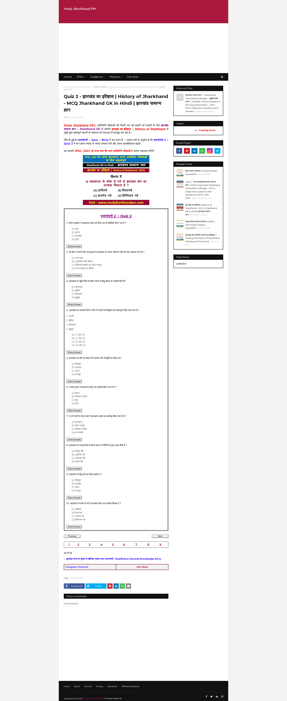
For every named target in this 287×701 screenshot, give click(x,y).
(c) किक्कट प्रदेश (79, 428)
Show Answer (74, 246)
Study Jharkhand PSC (93, 698)
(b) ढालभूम (76, 367)
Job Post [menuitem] (132, 76)
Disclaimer (112, 686)
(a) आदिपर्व (76, 509)
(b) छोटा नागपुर (78, 425)
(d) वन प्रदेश (77, 432)
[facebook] (179, 151)
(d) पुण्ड (75, 239)
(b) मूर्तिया (76, 290)
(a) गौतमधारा (77, 286)
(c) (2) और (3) (78, 341)
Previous (72, 536)
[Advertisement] (143, 48)
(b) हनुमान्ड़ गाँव (78, 454)
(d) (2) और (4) (78, 345)
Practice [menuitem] (115, 76)
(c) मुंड (75, 399)
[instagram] (210, 151)
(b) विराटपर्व (77, 512)
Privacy (99, 686)
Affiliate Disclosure (130, 686)
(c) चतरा (75, 370)
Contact (88, 686)
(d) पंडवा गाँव (77, 461)
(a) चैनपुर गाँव (78, 451)
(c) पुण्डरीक (77, 235)
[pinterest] (187, 151)
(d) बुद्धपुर (76, 297)
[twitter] (217, 151)
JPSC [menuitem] (80, 76)
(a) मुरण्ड (76, 392)
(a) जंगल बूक (77, 257)
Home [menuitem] (68, 76)
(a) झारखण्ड (77, 421)
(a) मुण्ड (75, 228)
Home (67, 87)
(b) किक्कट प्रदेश (79, 396)
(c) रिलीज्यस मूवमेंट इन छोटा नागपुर (86, 264)
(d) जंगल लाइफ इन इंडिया (83, 268)
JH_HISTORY (77, 87)
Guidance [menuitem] (96, 76)
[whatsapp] (202, 151)
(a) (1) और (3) (78, 334)
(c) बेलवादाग (77, 293)
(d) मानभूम (76, 374)
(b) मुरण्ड (76, 232)
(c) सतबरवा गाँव (78, 457)
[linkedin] (194, 151)
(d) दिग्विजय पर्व (78, 519)
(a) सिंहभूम (76, 363)
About (77, 686)
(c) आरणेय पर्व (78, 516)
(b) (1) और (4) (78, 338)
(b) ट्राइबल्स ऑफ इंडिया (82, 261)
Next (160, 536)
